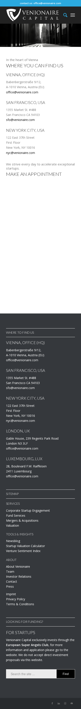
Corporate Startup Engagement (28, 510)
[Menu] (72, 15)
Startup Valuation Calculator (25, 546)
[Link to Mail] (71, 703)
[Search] (63, 15)
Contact (11, 581)
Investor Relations (18, 576)
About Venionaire (18, 566)
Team (10, 571)
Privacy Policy (15, 599)
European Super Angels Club (27, 645)
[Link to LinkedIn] (59, 703)
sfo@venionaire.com (20, 120)
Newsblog (13, 541)
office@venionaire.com (47, 3)
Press (10, 586)
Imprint (11, 594)
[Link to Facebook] (52, 703)
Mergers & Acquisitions (22, 520)
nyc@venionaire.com (20, 153)
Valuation (12, 525)
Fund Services (15, 515)
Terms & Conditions (20, 604)
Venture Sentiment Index (23, 551)
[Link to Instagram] (65, 703)
